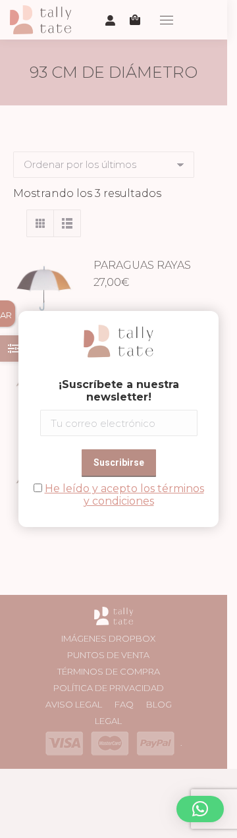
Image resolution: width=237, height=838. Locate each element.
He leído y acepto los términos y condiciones (124, 494)
